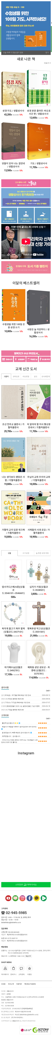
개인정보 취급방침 (30, 984)
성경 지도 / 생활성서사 (13, 110)
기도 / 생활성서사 (38, 163)
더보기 (47, 63)
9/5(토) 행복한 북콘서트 (12, 699)
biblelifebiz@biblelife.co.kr (11, 922)
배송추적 (28, 956)
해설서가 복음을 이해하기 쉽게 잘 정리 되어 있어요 (19, 727)
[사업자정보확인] (27, 1009)
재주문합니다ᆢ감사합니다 (11, 736)
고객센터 (4, 909)
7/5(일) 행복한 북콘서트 (12, 710)
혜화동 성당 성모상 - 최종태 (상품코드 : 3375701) (39, 670)
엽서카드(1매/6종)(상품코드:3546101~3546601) (13, 590)
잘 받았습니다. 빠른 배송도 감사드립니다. (16, 732)
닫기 (47, 53)
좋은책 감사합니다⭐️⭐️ (10, 723)
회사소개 (11, 984)
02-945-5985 (16, 913)
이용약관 (19, 984)
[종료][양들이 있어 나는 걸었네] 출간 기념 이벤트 (20, 706)
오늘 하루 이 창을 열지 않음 (13, 53)
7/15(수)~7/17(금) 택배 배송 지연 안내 (15, 702)
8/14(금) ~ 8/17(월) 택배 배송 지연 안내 (16, 695)
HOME (3, 984)
